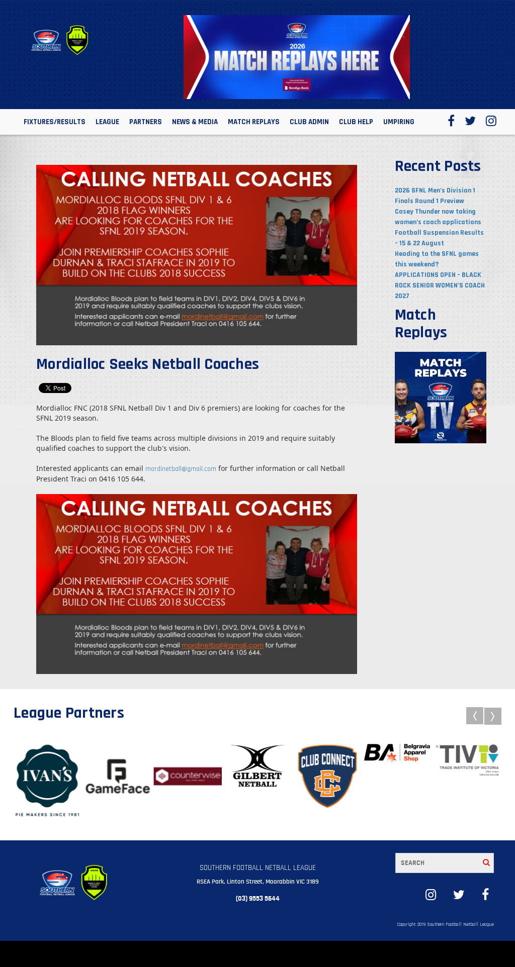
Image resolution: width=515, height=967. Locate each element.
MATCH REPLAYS (254, 122)
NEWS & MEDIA (195, 122)
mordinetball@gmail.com (180, 468)
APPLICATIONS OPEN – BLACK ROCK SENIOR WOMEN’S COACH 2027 (440, 285)
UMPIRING (398, 122)
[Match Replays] (441, 397)
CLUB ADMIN (309, 122)
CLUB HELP (356, 122)
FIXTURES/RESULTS (54, 122)
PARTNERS (145, 122)
